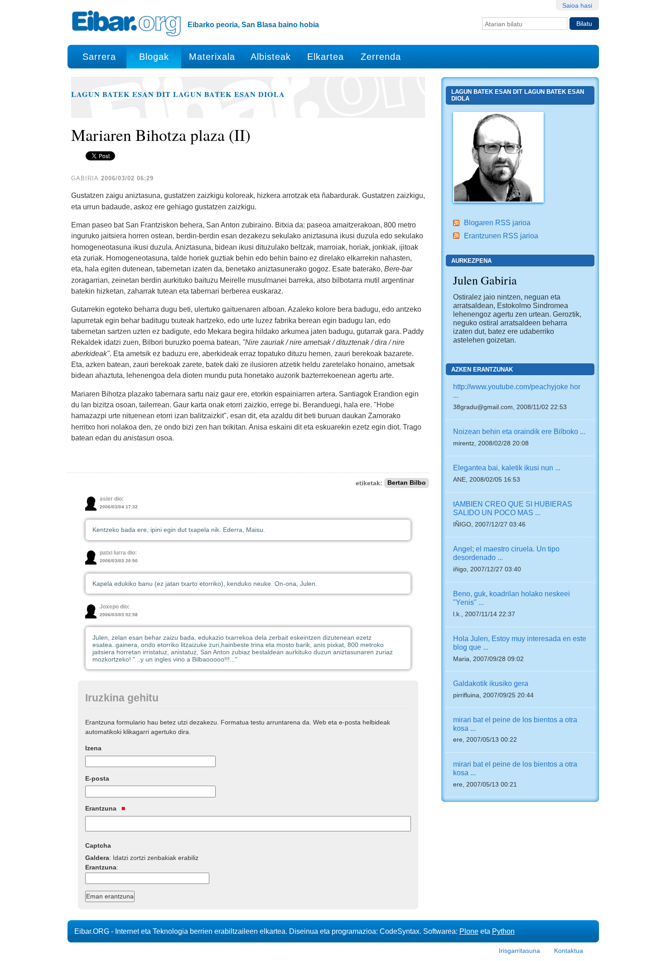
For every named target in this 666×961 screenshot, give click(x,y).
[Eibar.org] (126, 23)
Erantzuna (101, 808)
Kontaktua (568, 950)
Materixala (212, 57)
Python (503, 931)
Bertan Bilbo (406, 483)
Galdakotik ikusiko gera (490, 683)
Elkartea (325, 57)
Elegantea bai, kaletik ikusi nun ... (506, 468)
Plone (468, 931)
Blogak (154, 57)
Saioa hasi (577, 5)
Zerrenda (381, 57)
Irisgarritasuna (519, 950)
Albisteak (271, 57)
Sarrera (99, 57)
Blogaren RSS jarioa (497, 222)
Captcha (98, 845)
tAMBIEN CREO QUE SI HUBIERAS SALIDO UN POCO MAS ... (512, 508)
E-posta (97, 778)
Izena (93, 748)
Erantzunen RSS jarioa (501, 236)
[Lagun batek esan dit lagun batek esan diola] (498, 156)
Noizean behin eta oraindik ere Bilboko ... (519, 431)
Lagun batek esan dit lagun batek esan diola (178, 94)
